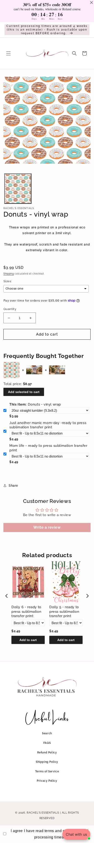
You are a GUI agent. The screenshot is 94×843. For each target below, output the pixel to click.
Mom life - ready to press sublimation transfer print (48, 448)
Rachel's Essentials (43, 812)
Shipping (8, 273)
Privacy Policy (47, 780)
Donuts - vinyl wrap (35, 404)
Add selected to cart (23, 392)
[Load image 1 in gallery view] (18, 189)
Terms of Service (47, 771)
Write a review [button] (46, 527)
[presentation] (6, 596)
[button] (8, 53)
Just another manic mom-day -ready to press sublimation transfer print (47, 425)
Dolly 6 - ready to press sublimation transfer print (26, 611)
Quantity (9, 309)
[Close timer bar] (91, 2)
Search (47, 733)
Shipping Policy (47, 761)
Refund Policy (47, 752)
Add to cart (28, 640)
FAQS (47, 743)
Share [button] (13, 485)
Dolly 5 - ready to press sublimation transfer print (64, 611)
